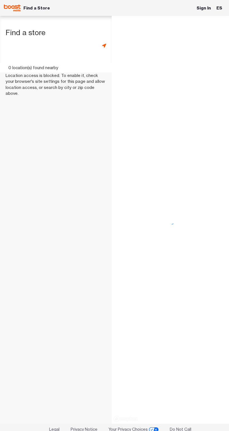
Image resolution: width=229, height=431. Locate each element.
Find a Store (36, 8)
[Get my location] (104, 45)
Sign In (204, 8)
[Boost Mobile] (12, 7)
